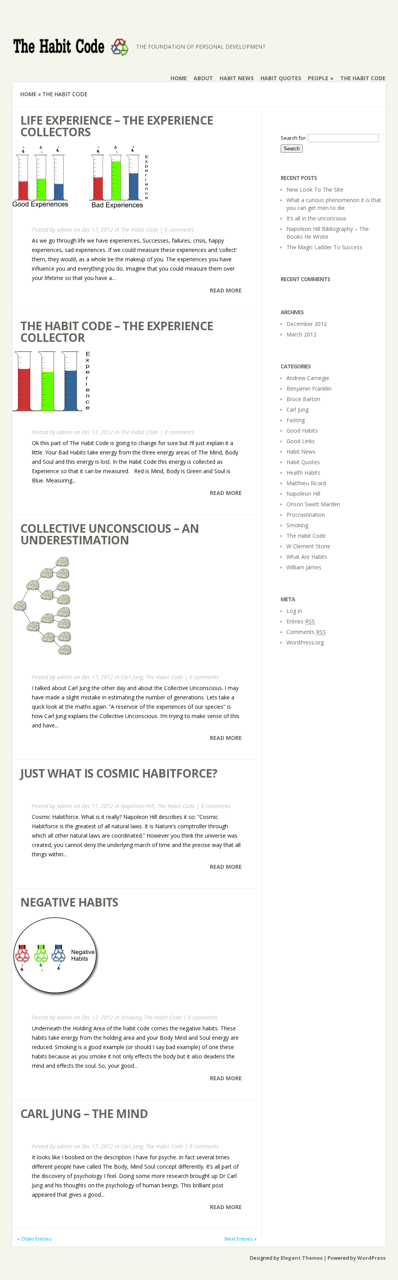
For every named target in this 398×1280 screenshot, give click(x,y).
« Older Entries (34, 1238)
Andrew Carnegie (307, 378)
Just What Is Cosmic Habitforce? (118, 773)
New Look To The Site (314, 189)
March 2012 (301, 334)
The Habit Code (363, 78)
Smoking (131, 1017)
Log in (294, 610)
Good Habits (302, 430)
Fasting (295, 420)
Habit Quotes (280, 78)
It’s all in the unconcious (316, 218)
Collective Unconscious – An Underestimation (109, 534)
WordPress (371, 1257)
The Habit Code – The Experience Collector (116, 331)
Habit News (237, 78)
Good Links (300, 441)
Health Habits (303, 472)
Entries (300, 621)
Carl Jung (132, 677)
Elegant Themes (302, 1257)
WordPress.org (305, 642)
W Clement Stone (308, 546)
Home (179, 78)
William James (303, 567)
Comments (306, 632)
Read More (226, 290)
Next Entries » (241, 1238)
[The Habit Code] (70, 52)
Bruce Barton (303, 399)
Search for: (294, 137)
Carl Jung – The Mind (84, 1114)
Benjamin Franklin (309, 388)
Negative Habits (69, 902)
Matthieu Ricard (306, 483)
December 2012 (306, 323)
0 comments (179, 229)
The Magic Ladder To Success (324, 247)
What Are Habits (306, 556)
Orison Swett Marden (313, 504)
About (203, 78)
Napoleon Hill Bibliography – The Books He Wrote (327, 232)
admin (64, 229)
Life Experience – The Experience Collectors (116, 126)
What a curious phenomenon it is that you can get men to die (333, 203)
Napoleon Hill (138, 806)
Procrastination (305, 514)
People (320, 78)
